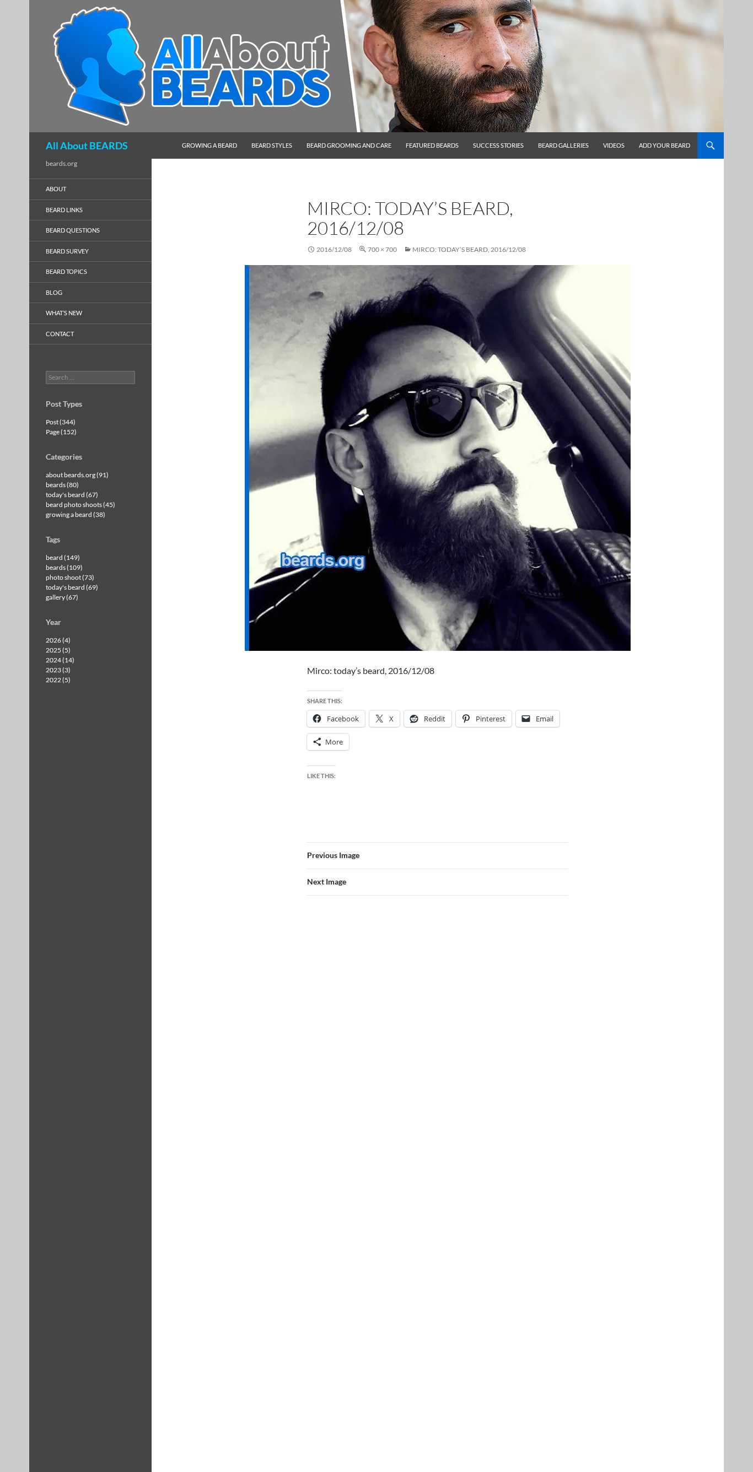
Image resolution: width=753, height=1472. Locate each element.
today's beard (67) (72, 494)
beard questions (73, 230)
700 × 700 (382, 249)
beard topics (66, 271)
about (56, 188)
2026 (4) (58, 640)
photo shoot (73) (70, 577)
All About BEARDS (87, 145)
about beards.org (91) (77, 475)
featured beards (432, 145)
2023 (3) (58, 670)
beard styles (271, 145)
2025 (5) (58, 650)
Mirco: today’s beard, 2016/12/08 (469, 249)
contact (60, 333)
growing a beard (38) (75, 514)
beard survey (67, 251)
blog (54, 292)
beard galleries (563, 145)
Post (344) (61, 422)
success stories (498, 145)
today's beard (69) (72, 587)
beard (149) (63, 557)
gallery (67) (62, 597)
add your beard (664, 145)
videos (614, 145)
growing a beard (209, 145)
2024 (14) (60, 660)
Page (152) (61, 432)
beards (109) (64, 567)
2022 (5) (58, 680)
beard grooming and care (348, 145)
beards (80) (62, 485)
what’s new (64, 312)
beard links (64, 209)
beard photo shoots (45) (80, 504)
